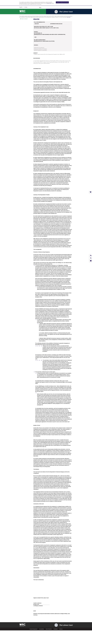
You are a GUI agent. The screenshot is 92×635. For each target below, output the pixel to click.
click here (68, 17)
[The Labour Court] (56, 11)
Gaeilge (25, 7)
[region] (33, 7)
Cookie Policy (49, 3)
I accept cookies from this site (62, 2)
